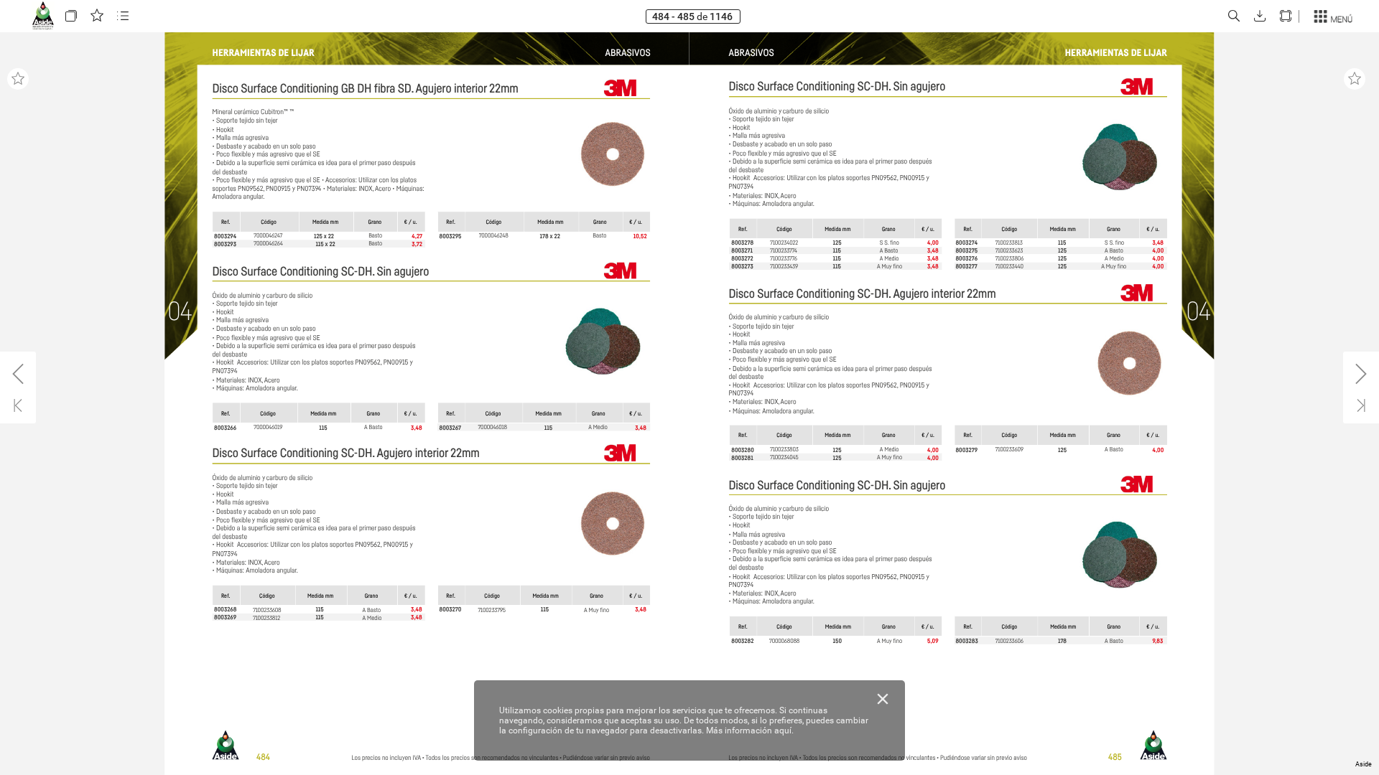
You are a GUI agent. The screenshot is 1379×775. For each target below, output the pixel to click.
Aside (1363, 764)
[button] (71, 16)
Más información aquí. (750, 730)
